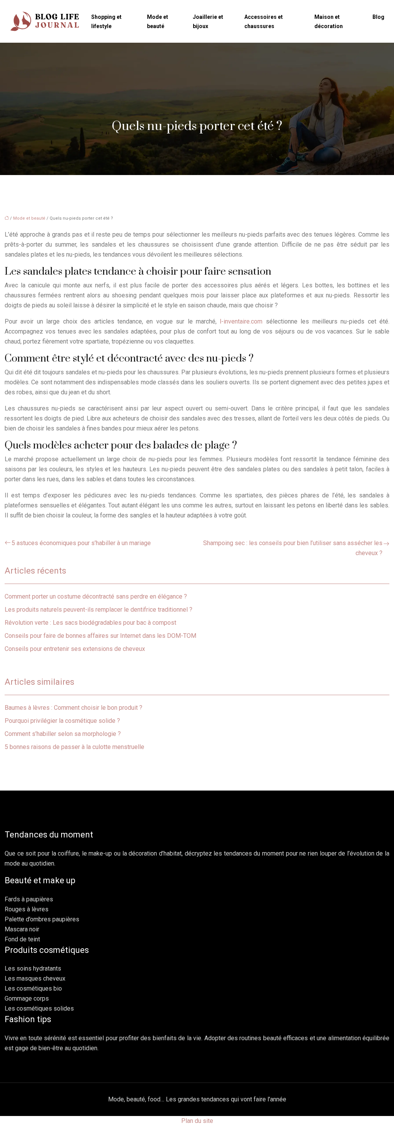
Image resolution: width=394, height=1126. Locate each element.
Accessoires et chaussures (263, 21)
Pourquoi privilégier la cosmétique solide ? (62, 720)
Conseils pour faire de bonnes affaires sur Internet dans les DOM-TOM (100, 635)
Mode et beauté (157, 21)
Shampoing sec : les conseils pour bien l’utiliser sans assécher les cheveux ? (292, 548)
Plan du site (197, 1120)
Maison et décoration (328, 21)
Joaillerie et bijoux (208, 21)
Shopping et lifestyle (106, 21)
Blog (378, 17)
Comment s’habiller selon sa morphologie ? (63, 733)
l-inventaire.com (241, 321)
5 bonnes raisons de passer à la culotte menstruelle (74, 747)
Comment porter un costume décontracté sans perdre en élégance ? (96, 596)
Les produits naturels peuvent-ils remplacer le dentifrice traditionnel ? (98, 609)
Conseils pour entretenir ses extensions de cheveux (75, 648)
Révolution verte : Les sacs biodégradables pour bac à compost (90, 622)
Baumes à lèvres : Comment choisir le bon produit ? (73, 707)
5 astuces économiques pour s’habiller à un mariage (81, 543)
